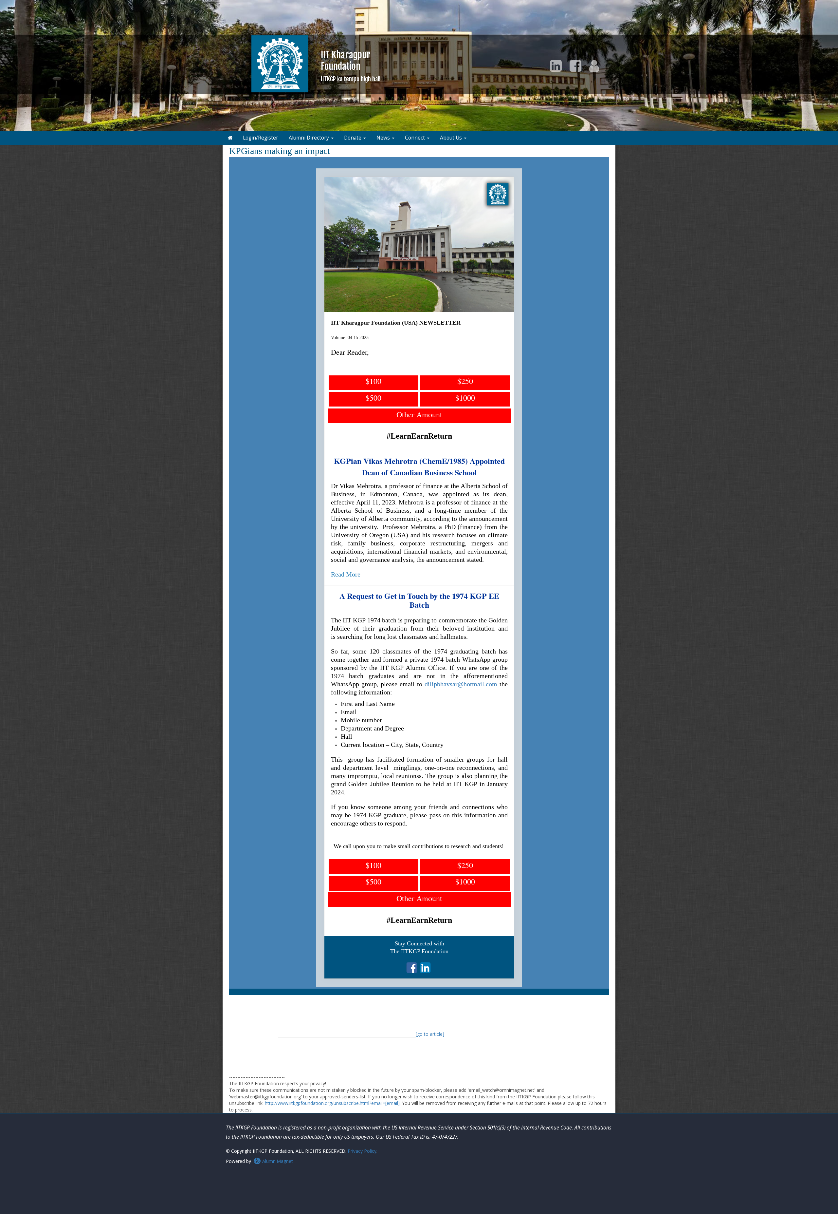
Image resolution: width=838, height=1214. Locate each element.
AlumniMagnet (277, 1161)
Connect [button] (415, 137)
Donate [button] (353, 137)
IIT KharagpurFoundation (351, 65)
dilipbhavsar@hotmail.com (461, 684)
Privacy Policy (362, 1151)
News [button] (383, 137)
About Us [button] (451, 137)
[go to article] (430, 1034)
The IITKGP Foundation (419, 951)
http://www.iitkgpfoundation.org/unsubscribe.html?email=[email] (332, 1103)
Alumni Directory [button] (309, 137)
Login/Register (260, 137)
